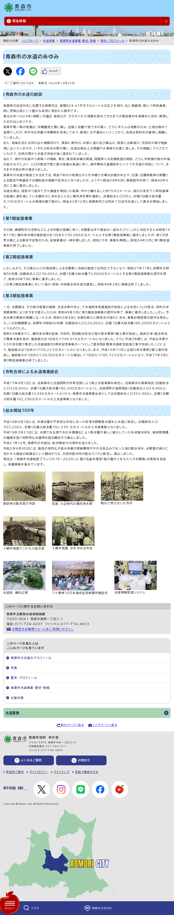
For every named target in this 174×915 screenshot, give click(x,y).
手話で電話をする (86, 772)
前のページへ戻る (72, 725)
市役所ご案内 (15, 772)
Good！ (54, 71)
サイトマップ (61, 772)
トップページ (30, 40)
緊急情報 (19, 21)
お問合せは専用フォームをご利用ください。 (43, 629)
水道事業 (49, 40)
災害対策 (17, 697)
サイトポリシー (38, 772)
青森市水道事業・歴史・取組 (78, 40)
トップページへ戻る (105, 725)
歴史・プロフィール (113, 40)
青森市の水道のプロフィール (31, 657)
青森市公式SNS (102, 908)
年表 (14, 667)
